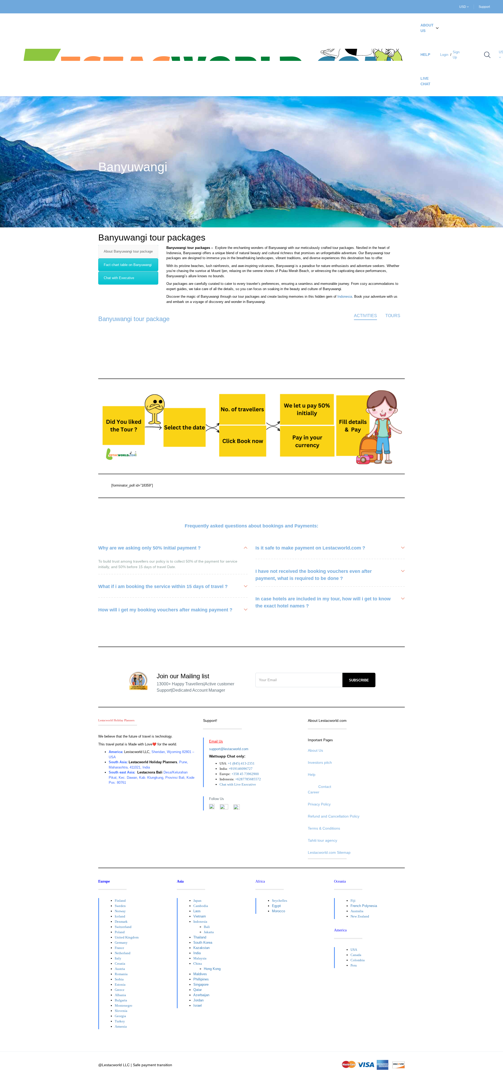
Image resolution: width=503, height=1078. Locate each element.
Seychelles (279, 901)
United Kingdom (127, 937)
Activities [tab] (365, 315)
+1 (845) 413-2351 (241, 763)
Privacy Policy (319, 804)
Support (484, 7)
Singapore (201, 984)
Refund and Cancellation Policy (333, 816)
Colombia (358, 960)
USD (463, 7)
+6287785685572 (248, 779)
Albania (120, 995)
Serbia (119, 979)
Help (425, 54)
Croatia (120, 963)
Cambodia (200, 906)
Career (313, 792)
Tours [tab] (392, 315)
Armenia (121, 1026)
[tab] (128, 251)
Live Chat (425, 81)
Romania (121, 974)
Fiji (353, 901)
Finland (120, 901)
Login (444, 55)
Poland (120, 932)
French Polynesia (364, 906)
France (119, 948)
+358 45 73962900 (245, 774)
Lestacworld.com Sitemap (329, 852)
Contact (324, 787)
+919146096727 (241, 769)
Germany (121, 942)
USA (354, 950)
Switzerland (123, 927)
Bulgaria (121, 1000)
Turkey (120, 1021)
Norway (120, 911)
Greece (119, 990)
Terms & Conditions (324, 828)
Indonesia (344, 296)
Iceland (120, 916)
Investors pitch (320, 762)
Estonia (120, 984)
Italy (118, 958)
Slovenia (121, 1011)
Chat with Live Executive (238, 784)
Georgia (120, 1016)
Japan (197, 901)
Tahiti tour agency (322, 840)
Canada (356, 955)
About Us (427, 28)
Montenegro (123, 1005)
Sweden (120, 906)
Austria (120, 969)
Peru (354, 965)
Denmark (121, 922)
